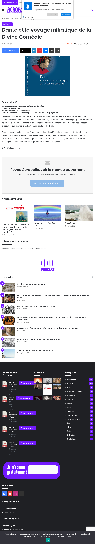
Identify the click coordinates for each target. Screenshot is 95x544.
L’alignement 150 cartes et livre (46, 224)
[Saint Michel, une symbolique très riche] (8, 353)
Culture (69, 431)
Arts (68, 387)
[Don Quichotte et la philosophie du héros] (8, 309)
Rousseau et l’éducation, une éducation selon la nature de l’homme (48, 328)
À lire (69, 427)
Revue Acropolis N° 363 (13, 384)
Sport (69, 423)
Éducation (71, 411)
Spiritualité (15, 19)
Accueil (6, 19)
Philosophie (71, 379)
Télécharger (27, 383)
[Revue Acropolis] (18, 10)
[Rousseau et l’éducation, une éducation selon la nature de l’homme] (8, 331)
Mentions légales (8, 526)
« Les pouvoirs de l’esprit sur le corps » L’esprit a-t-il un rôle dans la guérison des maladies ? (15, 228)
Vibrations (70, 223)
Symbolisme (71, 439)
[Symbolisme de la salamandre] (8, 287)
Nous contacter (8, 512)
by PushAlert (29, 17)
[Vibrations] (79, 212)
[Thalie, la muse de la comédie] (57, 380)
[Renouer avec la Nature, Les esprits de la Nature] (8, 342)
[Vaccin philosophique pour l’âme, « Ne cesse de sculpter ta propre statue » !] (47, 380)
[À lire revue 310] (47, 389)
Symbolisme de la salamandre (31, 284)
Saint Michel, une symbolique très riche (35, 350)
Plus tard (52, 14)
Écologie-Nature (73, 415)
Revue (69, 403)
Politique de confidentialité (12, 529)
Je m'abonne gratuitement (47, 183)
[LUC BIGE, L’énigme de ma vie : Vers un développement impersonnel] (38, 386)
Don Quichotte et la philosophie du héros (36, 306)
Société (70, 383)
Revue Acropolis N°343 (13, 444)
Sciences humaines (74, 391)
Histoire (70, 399)
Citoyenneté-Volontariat (76, 419)
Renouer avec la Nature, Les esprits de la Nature (39, 339)
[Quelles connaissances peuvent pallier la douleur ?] (38, 398)
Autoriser (66, 14)
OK (48, 540)
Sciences (70, 407)
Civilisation (71, 435)
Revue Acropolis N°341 (13, 429)
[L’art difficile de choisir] (57, 386)
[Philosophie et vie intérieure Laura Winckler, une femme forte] (47, 398)
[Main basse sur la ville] (57, 398)
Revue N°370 (11, 398)
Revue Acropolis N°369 (13, 414)
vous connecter (17, 248)
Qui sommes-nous (9, 509)
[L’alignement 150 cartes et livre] (47, 212)
